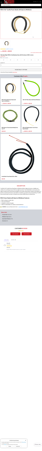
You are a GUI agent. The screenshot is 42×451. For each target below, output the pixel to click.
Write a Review (27, 233)
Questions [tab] (13, 239)
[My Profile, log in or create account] (39, 1)
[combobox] (22, 5)
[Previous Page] (1, 44)
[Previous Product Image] (3, 25)
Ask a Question (15, 233)
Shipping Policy (2, 56)
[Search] (2, 5)
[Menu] (1, 2)
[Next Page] (41, 44)
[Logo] (12, 2)
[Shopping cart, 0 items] (40, 2)
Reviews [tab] (6, 239)
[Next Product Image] (38, 25)
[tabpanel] (21, 246)
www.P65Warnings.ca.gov (23, 206)
